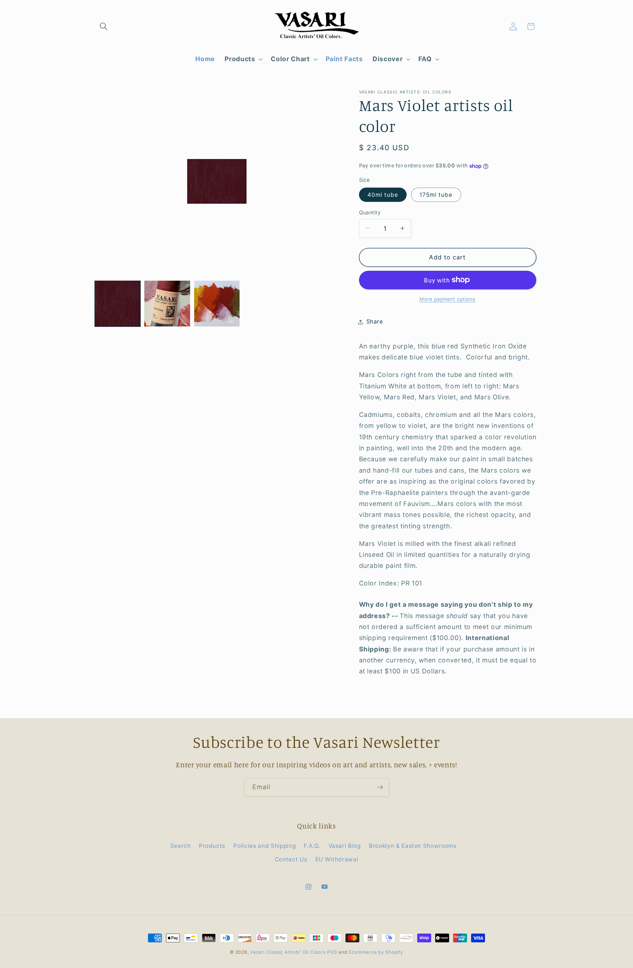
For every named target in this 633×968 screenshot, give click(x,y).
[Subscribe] (380, 787)
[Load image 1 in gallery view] (117, 303)
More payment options (447, 299)
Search (180, 845)
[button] (103, 26)
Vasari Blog (345, 845)
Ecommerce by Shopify (376, 952)
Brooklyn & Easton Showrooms (413, 845)
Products (212, 845)
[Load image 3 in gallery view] (217, 303)
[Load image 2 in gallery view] (167, 303)
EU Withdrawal (337, 859)
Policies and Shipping (264, 845)
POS (332, 952)
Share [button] (374, 321)
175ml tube (436, 194)
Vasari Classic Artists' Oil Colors (287, 952)
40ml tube (383, 194)
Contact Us (291, 859)
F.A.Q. (312, 845)
